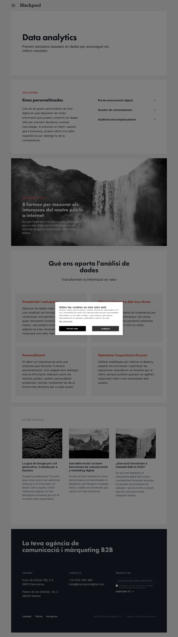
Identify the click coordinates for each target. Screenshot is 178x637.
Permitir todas (72, 329)
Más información (65, 321)
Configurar (105, 329)
